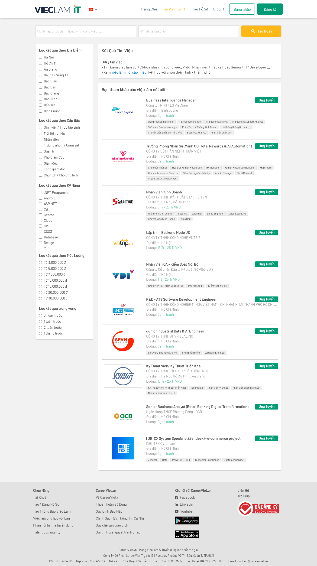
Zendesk (153, 459)
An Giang (50, 69)
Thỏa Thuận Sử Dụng (111, 504)
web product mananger (161, 121)
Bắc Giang (51, 93)
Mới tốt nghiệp (54, 133)
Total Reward (244, 173)
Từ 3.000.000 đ (55, 262)
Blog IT (218, 9)
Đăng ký (270, 9)
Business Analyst (196, 132)
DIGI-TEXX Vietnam (160, 443)
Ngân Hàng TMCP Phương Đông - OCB (174, 412)
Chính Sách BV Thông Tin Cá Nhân (121, 518)
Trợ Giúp (243, 496)
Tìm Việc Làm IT (174, 9)
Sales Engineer (215, 213)
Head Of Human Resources (187, 167)
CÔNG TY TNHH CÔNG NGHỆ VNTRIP (173, 237)
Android (49, 198)
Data (165, 459)
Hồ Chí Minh (52, 63)
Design (49, 243)
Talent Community (46, 532)
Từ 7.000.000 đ (54, 274)
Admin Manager (224, 173)
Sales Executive (237, 213)
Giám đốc (51, 163)
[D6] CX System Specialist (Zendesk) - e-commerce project (193, 438)
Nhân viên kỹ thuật (217, 387)
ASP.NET (50, 204)
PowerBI (177, 459)
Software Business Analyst (163, 127)
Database (51, 237)
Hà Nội (49, 57)
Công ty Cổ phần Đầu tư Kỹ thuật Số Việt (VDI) (179, 269)
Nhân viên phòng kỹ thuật (246, 387)
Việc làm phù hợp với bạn (51, 518)
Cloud (48, 220)
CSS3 (48, 231)
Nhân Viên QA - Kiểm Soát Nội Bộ (172, 264)
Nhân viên (51, 139)
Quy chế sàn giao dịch (112, 525)
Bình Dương (52, 111)
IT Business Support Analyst (247, 121)
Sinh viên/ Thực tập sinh (62, 127)
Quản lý (49, 151)
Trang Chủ (149, 9)
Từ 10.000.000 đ (55, 280)
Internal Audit (196, 285)
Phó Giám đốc (54, 157)
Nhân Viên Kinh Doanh (164, 192)
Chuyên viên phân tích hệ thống (165, 132)
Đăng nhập (242, 9)
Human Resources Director (163, 173)
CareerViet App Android (185, 520)
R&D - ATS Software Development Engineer (181, 299)
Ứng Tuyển (267, 100)
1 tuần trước (52, 321)
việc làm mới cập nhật (129, 72)
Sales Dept (185, 218)
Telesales (181, 213)
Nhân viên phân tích (221, 132)
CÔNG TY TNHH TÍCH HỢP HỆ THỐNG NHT (177, 371)
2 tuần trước (53, 327)
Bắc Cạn (50, 87)
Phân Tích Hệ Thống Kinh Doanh (199, 127)
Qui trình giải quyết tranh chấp (118, 532)
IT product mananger (190, 121)
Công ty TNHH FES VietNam (167, 105)
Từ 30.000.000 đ (56, 298)
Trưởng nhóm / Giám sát (61, 145)
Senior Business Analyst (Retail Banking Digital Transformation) (197, 406)
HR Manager (213, 167)
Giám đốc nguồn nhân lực (196, 173)
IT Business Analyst (217, 121)
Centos (49, 215)
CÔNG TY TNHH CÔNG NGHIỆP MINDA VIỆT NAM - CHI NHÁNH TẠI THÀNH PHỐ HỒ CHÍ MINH (212, 304)
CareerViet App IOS (183, 534)
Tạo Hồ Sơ (200, 9)
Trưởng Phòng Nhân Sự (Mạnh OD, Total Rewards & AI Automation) (199, 146)
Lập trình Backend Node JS (168, 232)
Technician (197, 387)
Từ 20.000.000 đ (56, 292)
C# (46, 209)
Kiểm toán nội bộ (217, 285)
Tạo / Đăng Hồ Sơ (46, 504)
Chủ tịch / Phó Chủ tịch (61, 175)
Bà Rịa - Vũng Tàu (57, 75)
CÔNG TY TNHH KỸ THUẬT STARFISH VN (176, 197)
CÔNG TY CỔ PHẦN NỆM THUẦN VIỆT (173, 151)
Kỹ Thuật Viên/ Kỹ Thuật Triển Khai (173, 366)
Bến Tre (49, 105)
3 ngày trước (53, 315)
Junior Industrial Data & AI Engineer (175, 331)
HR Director (265, 167)
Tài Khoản (40, 497)
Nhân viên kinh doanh (160, 213)
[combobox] (88, 31)
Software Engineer (214, 352)
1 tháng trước (53, 333)
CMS (47, 226)
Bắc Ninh (50, 99)
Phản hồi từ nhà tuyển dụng (53, 525)
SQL (188, 459)
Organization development (163, 178)
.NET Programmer (57, 192)
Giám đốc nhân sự (158, 167)
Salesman (196, 213)
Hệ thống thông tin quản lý (236, 127)
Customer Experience (207, 459)
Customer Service (234, 459)
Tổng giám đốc (55, 169)
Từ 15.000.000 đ (55, 286)
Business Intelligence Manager (171, 100)
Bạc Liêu (50, 81)
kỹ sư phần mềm (191, 352)
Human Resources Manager (239, 167)
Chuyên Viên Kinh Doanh (161, 218)
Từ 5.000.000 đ (55, 268)
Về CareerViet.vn (108, 497)
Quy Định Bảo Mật (109, 511)
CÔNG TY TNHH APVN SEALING (169, 336)
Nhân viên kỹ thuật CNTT (161, 392)
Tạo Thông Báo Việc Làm (52, 511)
